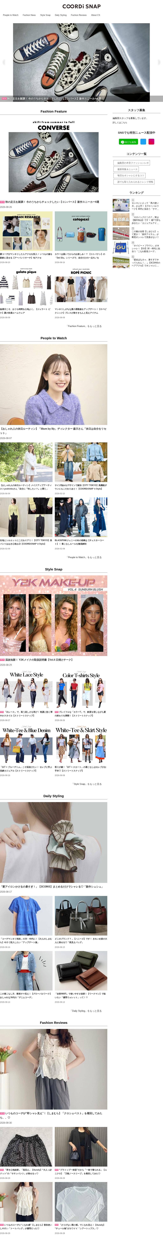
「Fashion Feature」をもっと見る (84, 326)
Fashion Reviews (53, 1022)
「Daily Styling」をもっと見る (86, 1011)
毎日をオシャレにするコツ (130, 175)
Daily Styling (53, 796)
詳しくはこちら (120, 122)
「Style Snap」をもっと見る (86, 784)
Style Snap (53, 569)
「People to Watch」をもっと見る (84, 557)
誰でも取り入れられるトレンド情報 (135, 182)
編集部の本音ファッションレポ (133, 163)
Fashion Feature (54, 111)
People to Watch (54, 338)
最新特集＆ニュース (127, 169)
